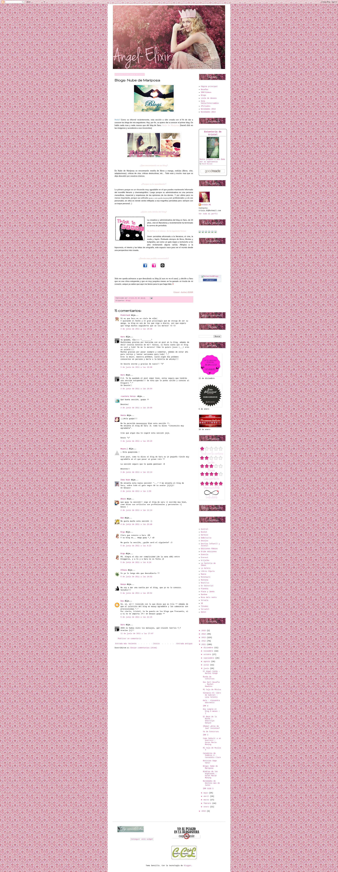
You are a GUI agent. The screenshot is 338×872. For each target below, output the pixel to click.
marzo (207, 800)
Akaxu (123, 499)
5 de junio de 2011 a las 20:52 (136, 593)
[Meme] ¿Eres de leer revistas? (211, 727)
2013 (204, 638)
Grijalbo (205, 560)
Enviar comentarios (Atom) (143, 648)
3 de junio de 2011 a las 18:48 (136, 367)
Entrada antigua (184, 644)
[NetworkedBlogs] (209, 276)
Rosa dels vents (209, 597)
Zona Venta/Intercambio (210, 102)
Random (204, 595)
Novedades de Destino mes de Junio (211, 783)
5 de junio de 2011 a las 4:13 (136, 546)
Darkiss (204, 535)
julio (207, 665)
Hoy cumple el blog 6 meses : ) (211, 711)
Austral (204, 529)
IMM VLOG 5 (208, 789)
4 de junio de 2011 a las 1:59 (136, 491)
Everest (204, 558)
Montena (204, 580)
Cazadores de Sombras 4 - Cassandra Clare (212, 755)
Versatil (205, 609)
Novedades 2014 (208, 109)
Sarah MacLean (207, 164)
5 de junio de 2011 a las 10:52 (136, 577)
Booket (204, 532)
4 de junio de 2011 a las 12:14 (136, 510)
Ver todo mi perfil (208, 214)
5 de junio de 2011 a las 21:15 (136, 617)
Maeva (203, 574)
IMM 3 (205, 735)
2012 (204, 641)
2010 (204, 811)
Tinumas (204, 606)
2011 (204, 644)
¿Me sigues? (210, 280)
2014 (204, 634)
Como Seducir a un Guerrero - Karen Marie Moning (212, 741)
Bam (122, 518)
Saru (123, 337)
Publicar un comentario (129, 639)
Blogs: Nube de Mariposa (210, 767)
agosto (207, 661)
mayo (206, 793)
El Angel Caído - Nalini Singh (211, 672)
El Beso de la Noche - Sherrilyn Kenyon (210, 720)
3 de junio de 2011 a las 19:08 (136, 408)
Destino (204, 541)
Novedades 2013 (208, 112)
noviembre (209, 651)
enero (207, 807)
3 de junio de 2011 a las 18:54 (136, 389)
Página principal (209, 86)
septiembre (209, 658)
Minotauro (205, 577)
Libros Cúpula (208, 571)
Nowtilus (205, 583)
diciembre (209, 648)
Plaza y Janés (208, 592)
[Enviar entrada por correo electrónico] (150, 298)
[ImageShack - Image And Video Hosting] (200, 232)
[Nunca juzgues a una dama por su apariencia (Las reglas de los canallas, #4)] (213, 158)
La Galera (205, 568)
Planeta (204, 589)
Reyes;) (124, 449)
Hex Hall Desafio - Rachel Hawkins (211, 684)
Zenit (203, 612)
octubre (208, 654)
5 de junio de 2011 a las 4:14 (136, 562)
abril (207, 796)
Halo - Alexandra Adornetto (211, 701)
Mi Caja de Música (212, 690)
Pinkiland (125, 315)
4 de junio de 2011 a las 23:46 (136, 524)
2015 (204, 631)
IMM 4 (205, 706)
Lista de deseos (209, 98)
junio (207, 668)
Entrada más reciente (125, 644)
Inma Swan (125, 480)
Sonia (123, 415)
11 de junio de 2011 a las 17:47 (137, 634)
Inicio (156, 644)
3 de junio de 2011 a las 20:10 (136, 441)
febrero (208, 803)
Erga (123, 532)
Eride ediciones (209, 552)
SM (202, 603)
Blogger (187, 866)
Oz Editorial (207, 586)
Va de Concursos (211, 732)
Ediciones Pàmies (209, 549)
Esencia (204, 554)
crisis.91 (206, 205)
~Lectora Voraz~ (128, 396)
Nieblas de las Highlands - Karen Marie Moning (210, 775)
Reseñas (204, 89)
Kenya (123, 584)
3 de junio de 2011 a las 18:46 (136, 329)
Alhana (124, 570)
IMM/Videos (206, 92)
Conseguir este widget (142, 839)
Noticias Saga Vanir (210, 762)
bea (122, 601)
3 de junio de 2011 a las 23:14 (136, 472)
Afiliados (205, 106)
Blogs (128, 301)
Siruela (204, 600)
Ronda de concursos (208, 678)
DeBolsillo (206, 538)
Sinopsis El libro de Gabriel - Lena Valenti (212, 695)
